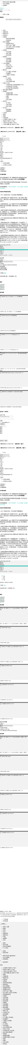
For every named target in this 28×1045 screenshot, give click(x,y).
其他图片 (8, 73)
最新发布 (5, 32)
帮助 (4, 116)
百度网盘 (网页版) (3, 727)
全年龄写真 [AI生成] (11, 86)
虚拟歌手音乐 (10, 43)
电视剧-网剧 (9, 93)
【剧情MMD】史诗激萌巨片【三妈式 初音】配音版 (10, 406)
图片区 (5, 70)
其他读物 (8, 68)
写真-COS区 (6, 83)
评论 (4, 578)
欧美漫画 (8, 61)
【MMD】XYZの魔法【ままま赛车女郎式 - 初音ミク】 (11, 661)
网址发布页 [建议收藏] (9, 2)
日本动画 (8, 51)
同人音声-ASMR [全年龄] (13, 46)
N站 (5, 273)
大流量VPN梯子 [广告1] (9, 119)
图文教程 (8, 109)
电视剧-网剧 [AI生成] (12, 94)
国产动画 (8, 53)
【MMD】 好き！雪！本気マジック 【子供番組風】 (11, 311)
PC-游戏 (8, 78)
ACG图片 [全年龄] (11, 71)
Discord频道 (6, 3)
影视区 (5, 91)
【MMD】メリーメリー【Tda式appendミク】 (9, 349)
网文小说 (8, 65)
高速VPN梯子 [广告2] (9, 121)
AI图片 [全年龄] (10, 75)
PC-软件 (8, 103)
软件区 (5, 101)
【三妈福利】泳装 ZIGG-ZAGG (6, 718)
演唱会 (5, 37)
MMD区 (5, 35)
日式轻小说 (9, 66)
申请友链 (5, 921)
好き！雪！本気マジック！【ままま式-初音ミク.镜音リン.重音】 (13, 623)
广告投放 (5, 919)
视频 (4, 576)
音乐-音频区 (6, 42)
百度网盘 (2, 263)
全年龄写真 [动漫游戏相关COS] (14, 84)
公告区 (5, 112)
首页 (4, 30)
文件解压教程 (3, 171)
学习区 (5, 107)
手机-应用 (9, 104)
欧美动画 (8, 55)
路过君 (1, 246)
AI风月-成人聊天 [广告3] (9, 122)
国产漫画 (8, 60)
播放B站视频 (3, 268)
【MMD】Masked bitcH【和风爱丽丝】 (8, 330)
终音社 (2, 8)
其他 (4, 114)
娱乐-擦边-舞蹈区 (8, 89)
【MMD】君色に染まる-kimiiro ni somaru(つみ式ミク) (11, 387)
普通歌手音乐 (7, 989)
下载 (4, 579)
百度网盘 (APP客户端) (4, 729)
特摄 (7, 98)
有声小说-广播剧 (10, 45)
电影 (7, 96)
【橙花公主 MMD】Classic (5, 680)
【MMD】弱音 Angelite (4, 642)
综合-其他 (9, 99)
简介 (4, 575)
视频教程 (8, 111)
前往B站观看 (3, 269)
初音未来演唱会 (10, 38)
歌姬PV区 (5, 33)
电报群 (5, 5)
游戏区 (5, 76)
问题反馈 (5, 117)
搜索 (1, 11)
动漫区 (5, 50)
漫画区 (5, 56)
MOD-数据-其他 (10, 81)
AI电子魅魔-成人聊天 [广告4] (11, 124)
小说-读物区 (6, 63)
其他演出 (8, 40)
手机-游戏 (9, 79)
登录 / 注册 (6, 14)
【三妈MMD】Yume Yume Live (6, 699)
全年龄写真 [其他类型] (12, 88)
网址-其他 (9, 106)
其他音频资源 (10, 48)
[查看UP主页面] (2, 244)
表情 (1, 420)
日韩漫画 (8, 58)
